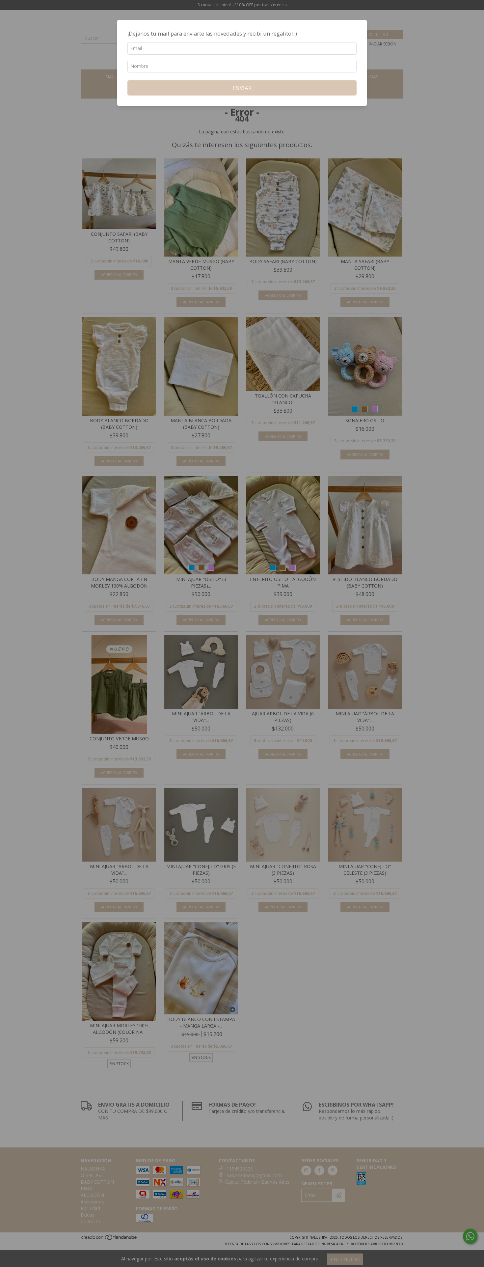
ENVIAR (242, 88)
